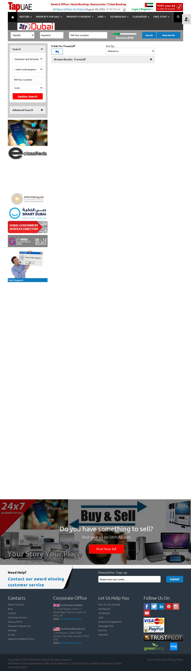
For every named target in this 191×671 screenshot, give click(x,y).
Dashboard (104, 608)
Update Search (27, 96)
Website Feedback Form (21, 639)
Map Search (168, 35)
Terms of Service (156, 659)
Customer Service (17, 617)
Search (149, 35)
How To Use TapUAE (109, 604)
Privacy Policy (175, 659)
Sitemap (12, 630)
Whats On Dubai (74, 9)
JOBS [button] (100, 16)
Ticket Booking (116, 4)
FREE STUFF (160, 16)
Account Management (110, 621)
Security (102, 630)
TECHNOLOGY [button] (118, 16)
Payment (103, 634)
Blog (10, 608)
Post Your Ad (106, 549)
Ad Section (104, 613)
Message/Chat (106, 626)
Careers (12, 613)
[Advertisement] (32, 307)
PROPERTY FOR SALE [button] (48, 16)
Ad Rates (58, 9)
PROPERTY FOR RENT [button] (78, 16)
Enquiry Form (15, 621)
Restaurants (98, 4)
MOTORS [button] (24, 16)
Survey (11, 634)
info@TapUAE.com (71, 618)
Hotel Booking (80, 4)
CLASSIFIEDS (140, 16)
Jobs (101, 617)
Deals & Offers (60, 4)
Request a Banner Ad (19, 626)
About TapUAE (16, 604)
